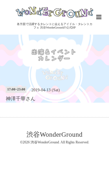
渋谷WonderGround (54, 134)
